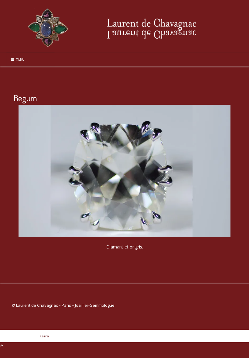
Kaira (44, 336)
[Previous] (31, 170)
